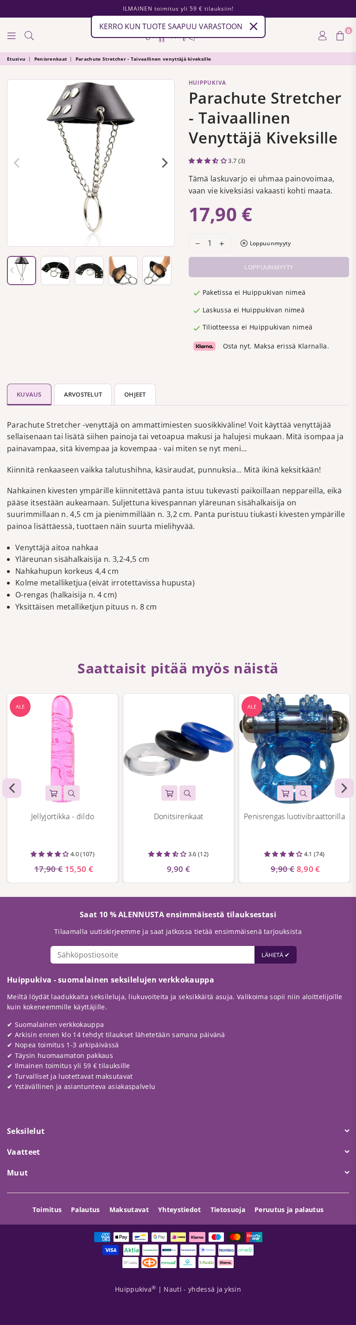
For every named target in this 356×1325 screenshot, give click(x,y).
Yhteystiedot (179, 1209)
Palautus (85, 1209)
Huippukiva (208, 83)
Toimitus (47, 1209)
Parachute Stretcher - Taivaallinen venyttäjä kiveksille (143, 59)
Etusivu (16, 59)
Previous (16, 163)
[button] (209, 160)
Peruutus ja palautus (289, 1209)
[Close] (253, 26)
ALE (20, 706)
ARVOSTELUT (83, 394)
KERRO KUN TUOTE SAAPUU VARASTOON (170, 26)
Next (165, 163)
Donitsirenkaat (178, 816)
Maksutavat (129, 1209)
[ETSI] (29, 35)
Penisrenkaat (50, 59)
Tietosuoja (227, 1209)
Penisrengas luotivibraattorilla (294, 816)
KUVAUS (29, 394)
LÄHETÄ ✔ (275, 955)
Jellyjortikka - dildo (63, 816)
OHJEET (135, 394)
